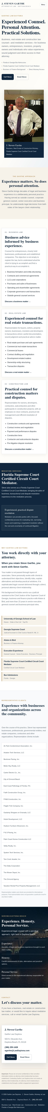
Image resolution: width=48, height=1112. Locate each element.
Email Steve (21, 77)
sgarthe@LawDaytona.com (17, 1050)
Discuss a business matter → (18, 301)
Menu (43, 5)
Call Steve (8, 77)
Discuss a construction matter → (19, 449)
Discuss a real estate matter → (18, 372)
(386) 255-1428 (11, 1047)
